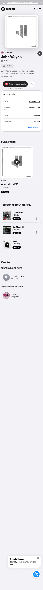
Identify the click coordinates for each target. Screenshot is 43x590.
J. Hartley (16, 215)
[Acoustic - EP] (17, 169)
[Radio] (7, 244)
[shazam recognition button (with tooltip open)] (36, 574)
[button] (41, 2)
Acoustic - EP (6, 76)
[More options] (38, 84)
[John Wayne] (39, 53)
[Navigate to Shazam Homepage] (8, 9)
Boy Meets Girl (18, 227)
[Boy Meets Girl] (7, 230)
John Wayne (17, 213)
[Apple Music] (5, 192)
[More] (36, 218)
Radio (14, 241)
